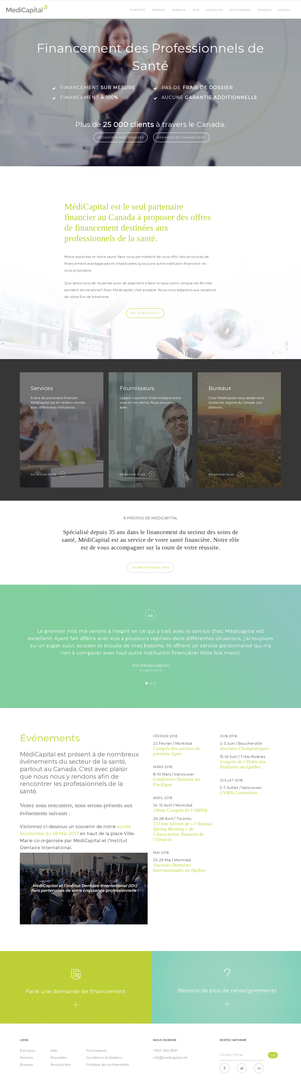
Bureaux (179, 9)
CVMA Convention (238, 792)
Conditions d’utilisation (104, 1058)
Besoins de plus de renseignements (227, 990)
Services (158, 9)
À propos (137, 9)
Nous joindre (240, 9)
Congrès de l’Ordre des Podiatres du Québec (243, 764)
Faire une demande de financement (76, 991)
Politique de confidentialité (107, 1065)
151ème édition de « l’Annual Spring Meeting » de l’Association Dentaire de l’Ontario (182, 831)
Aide (196, 9)
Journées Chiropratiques (244, 748)
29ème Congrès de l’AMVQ (180, 810)
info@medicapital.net (170, 1058)
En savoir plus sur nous (150, 567)
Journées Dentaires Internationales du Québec (179, 867)
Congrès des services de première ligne (176, 751)
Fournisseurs (96, 1051)
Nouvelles (214, 9)
